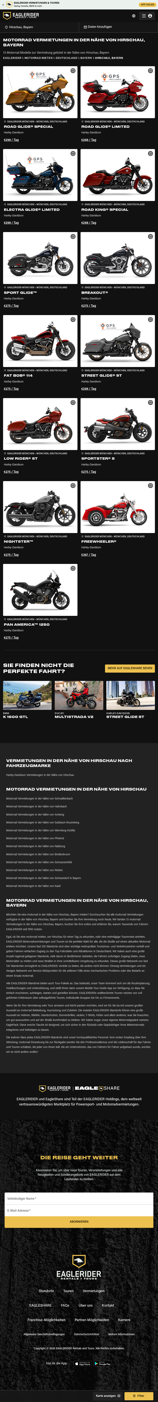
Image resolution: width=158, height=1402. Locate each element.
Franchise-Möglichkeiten (47, 1320)
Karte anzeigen (106, 1396)
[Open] (78, 26)
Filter (140, 1396)
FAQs (65, 1306)
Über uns (86, 1306)
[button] (40, 104)
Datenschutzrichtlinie (86, 1334)
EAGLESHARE (40, 1306)
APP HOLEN (147, 5)
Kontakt (108, 1306)
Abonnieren (79, 1222)
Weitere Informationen (121, 1334)
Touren (68, 1291)
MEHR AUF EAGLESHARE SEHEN (130, 668)
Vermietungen (93, 1291)
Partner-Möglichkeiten (92, 1320)
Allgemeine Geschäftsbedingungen (44, 1334)
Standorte (46, 1291)
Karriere (124, 1320)
